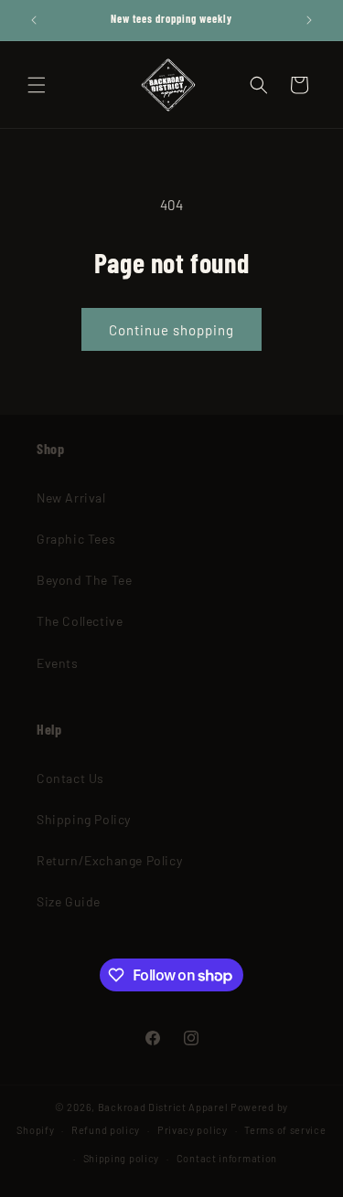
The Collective (80, 621)
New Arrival (71, 497)
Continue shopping (171, 330)
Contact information (227, 1158)
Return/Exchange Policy (109, 860)
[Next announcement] (309, 20)
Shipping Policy (84, 819)
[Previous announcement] (34, 20)
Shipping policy (121, 1158)
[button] (36, 85)
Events (58, 663)
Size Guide (69, 901)
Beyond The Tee (84, 580)
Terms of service (285, 1130)
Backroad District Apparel (163, 1107)
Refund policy (105, 1130)
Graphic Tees (76, 538)
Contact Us (70, 778)
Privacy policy (192, 1130)
